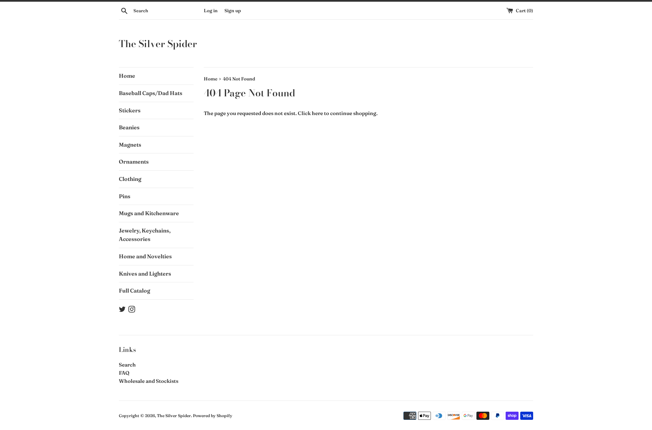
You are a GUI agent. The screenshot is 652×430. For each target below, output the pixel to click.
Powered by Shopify (212, 415)
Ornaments (134, 161)
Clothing (130, 178)
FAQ (124, 373)
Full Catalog (134, 290)
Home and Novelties (145, 256)
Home (127, 75)
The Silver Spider (158, 43)
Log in (211, 10)
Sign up (232, 10)
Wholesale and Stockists (148, 381)
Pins (124, 196)
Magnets (130, 144)
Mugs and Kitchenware (149, 213)
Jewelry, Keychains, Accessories (144, 235)
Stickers (130, 110)
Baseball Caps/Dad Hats (150, 93)
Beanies (129, 127)
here (317, 113)
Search (127, 364)
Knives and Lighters (145, 273)
